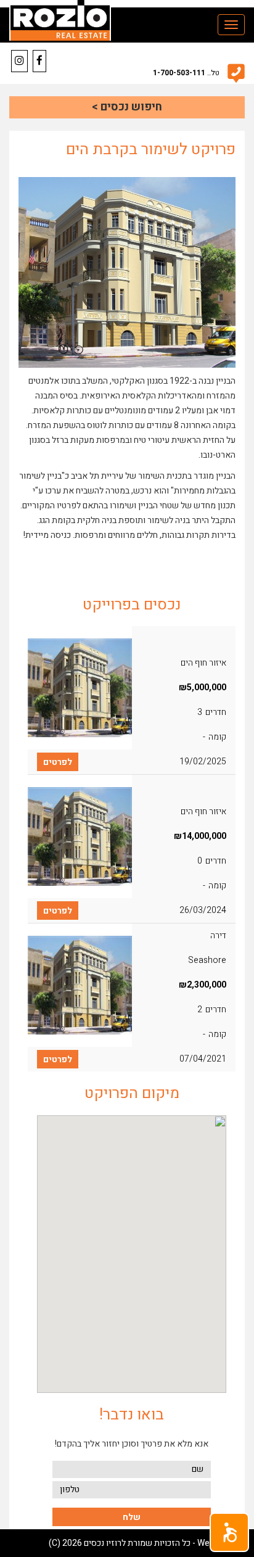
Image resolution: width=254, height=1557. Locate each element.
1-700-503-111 (179, 72)
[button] (229, 1532)
